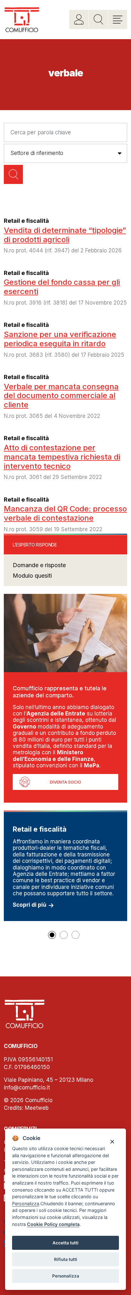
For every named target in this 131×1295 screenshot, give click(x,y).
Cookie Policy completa (53, 1224)
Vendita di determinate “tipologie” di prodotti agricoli (65, 235)
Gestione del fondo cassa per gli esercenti (62, 287)
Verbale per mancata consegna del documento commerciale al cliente (61, 396)
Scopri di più (29, 905)
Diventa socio (65, 782)
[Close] (112, 1141)
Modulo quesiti (32, 575)
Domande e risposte (39, 565)
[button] (52, 935)
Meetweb (37, 1108)
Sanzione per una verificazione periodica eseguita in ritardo (60, 339)
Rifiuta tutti (65, 1259)
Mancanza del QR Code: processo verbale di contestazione (65, 513)
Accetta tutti (65, 1242)
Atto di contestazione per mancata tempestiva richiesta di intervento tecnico (62, 457)
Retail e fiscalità (26, 220)
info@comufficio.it (27, 1087)
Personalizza (65, 1275)
